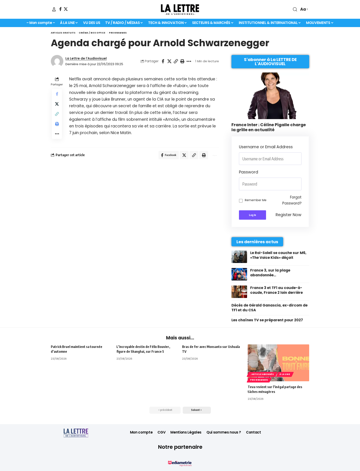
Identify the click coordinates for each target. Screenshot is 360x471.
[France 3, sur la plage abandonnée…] (239, 274)
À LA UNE (285, 374)
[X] (66, 9)
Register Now (288, 215)
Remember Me (255, 200)
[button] (54, 9)
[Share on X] (169, 61)
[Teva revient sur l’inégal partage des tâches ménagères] (278, 362)
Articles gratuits (63, 32)
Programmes (118, 32)
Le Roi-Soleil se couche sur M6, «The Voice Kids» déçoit (278, 255)
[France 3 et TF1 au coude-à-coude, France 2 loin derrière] (239, 291)
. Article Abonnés (262, 374)
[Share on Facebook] (163, 61)
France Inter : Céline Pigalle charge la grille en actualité (268, 127)
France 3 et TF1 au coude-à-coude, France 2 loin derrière (276, 290)
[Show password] (300, 184)
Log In (252, 215)
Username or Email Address (266, 147)
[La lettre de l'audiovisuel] (180, 9)
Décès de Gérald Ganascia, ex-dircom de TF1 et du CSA (269, 308)
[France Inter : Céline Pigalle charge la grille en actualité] (270, 95)
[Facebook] (60, 9)
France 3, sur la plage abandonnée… (270, 273)
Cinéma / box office (92, 32)
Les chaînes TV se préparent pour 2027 (267, 320)
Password (248, 172)
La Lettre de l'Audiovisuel (86, 58)
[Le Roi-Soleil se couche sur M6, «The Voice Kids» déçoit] (239, 256)
